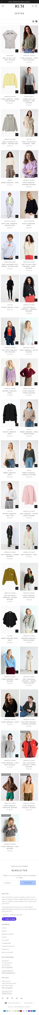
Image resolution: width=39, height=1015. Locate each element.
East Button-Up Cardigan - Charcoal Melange (29, 309)
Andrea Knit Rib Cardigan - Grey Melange (29, 101)
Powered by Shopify (24, 1007)
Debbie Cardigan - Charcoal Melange (29, 474)
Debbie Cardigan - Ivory (10, 183)
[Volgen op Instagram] (7, 998)
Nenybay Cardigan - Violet (10, 392)
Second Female (29, 96)
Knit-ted (29, 139)
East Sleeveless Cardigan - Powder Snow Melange (29, 681)
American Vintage (29, 55)
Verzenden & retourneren (8, 946)
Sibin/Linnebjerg (29, 221)
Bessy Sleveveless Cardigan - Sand (29, 143)
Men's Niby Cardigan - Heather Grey (10, 224)
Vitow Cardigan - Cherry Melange (29, 392)
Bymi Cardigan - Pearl (29, 554)
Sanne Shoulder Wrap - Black (10, 639)
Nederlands (28, 1003)
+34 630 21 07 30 (7, 991)
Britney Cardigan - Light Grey (10, 514)
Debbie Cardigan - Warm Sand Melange (29, 433)
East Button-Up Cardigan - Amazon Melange (10, 597)
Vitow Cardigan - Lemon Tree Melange (10, 100)
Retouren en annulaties (7, 952)
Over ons (4, 928)
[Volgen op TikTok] (17, 998)
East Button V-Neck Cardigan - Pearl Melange (29, 266)
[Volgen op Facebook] (3, 998)
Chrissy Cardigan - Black (10, 433)
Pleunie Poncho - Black (10, 307)
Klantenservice (5, 949)
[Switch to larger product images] (33, 21)
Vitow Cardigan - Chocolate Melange (10, 806)
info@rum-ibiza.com (7, 993)
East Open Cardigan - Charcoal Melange (29, 723)
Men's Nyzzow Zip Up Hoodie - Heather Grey (10, 143)
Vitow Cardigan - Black (10, 722)
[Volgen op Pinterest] (12, 998)
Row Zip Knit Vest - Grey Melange (10, 59)
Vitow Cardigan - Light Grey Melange (10, 764)
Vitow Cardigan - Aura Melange (10, 680)
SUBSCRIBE (28, 883)
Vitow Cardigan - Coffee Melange (29, 596)
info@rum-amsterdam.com (8, 973)
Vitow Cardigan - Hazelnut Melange (29, 806)
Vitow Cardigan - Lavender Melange (29, 183)
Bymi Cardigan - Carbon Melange (10, 555)
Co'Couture (10, 55)
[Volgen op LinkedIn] (21, 998)
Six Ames (10, 636)
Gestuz (10, 180)
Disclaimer (4, 937)
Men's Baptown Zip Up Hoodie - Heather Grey (10, 265)
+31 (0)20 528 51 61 (7, 971)
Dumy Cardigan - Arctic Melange (29, 351)
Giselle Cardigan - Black (29, 224)
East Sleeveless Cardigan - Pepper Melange (29, 765)
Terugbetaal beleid (6, 943)
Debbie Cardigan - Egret (10, 474)
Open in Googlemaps (7, 967)
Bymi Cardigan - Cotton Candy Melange (29, 514)
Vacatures (4, 931)
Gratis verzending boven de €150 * (19, 1)
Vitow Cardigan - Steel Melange (10, 847)
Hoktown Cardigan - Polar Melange (29, 639)
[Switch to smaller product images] (36, 21)
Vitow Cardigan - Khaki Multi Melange (29, 59)
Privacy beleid (5, 940)
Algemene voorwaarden (8, 934)
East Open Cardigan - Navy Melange (10, 351)
